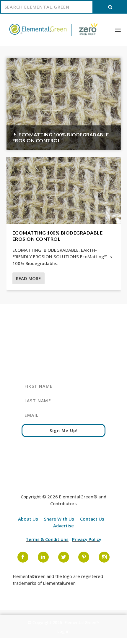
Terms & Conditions (47, 539)
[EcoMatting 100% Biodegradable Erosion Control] (63, 190)
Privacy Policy (86, 539)
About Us (28, 519)
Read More (28, 278)
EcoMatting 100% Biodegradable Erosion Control (57, 236)
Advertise (63, 526)
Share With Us (59, 519)
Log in (63, 631)
